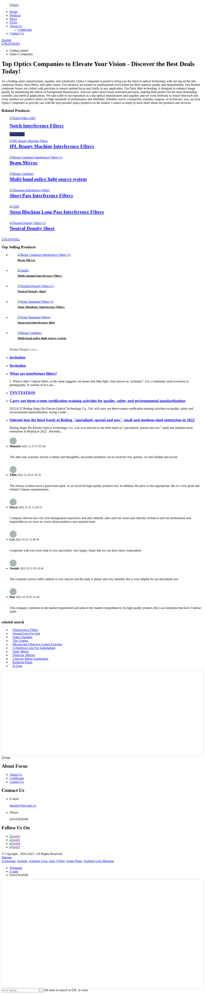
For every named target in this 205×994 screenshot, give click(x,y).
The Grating (20, 640)
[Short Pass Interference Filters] (29, 190)
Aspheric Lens (38, 861)
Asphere (22, 861)
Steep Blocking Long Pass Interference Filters (57, 212)
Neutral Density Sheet (32, 228)
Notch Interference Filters (36, 125)
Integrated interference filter (36, 322)
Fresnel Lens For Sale (26, 633)
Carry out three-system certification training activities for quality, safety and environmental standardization (97, 401)
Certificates (25, 29)
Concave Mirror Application (30, 658)
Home (13, 11)
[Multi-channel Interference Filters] (23, 270)
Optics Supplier (22, 637)
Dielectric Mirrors (24, 655)
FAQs (13, 22)
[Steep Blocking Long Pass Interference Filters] (14, 206)
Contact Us (17, 33)
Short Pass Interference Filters (41, 195)
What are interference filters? (33, 373)
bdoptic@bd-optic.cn (23, 805)
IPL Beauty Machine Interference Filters (52, 146)
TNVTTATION (22, 393)
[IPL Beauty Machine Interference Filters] (29, 141)
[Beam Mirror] (36, 157)
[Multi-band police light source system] (22, 174)
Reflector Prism (22, 662)
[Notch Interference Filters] (22, 118)
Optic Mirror (21, 651)
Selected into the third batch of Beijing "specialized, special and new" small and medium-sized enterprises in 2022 (102, 420)
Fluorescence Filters (25, 630)
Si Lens (17, 666)
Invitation (18, 365)
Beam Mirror (24, 162)
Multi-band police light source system (48, 179)
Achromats (8, 861)
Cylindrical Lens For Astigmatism (34, 648)
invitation (17, 357)
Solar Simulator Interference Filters (41, 307)
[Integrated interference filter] (34, 317)
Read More (17, 134)
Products (15, 15)
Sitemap (7, 857)
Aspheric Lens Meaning (98, 861)
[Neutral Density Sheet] (28, 223)
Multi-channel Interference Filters (40, 275)
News (13, 19)
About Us (16, 26)
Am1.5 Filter (57, 861)
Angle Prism (74, 861)
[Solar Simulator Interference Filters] (35, 301)
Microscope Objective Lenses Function (37, 644)
